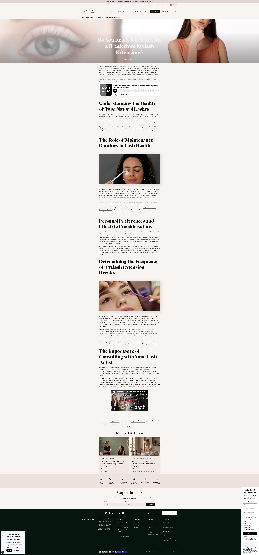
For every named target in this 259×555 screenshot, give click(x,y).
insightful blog (154, 420)
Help (157, 4)
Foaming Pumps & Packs (124, 525)
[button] (112, 11)
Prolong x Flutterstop (123, 527)
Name (105, 501)
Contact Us (165, 525)
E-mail (126, 501)
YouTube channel (114, 422)
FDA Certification (137, 527)
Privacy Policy (245, 552)
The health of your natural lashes (108, 114)
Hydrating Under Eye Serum (123, 530)
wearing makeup (105, 235)
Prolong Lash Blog (89, 17)
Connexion (164, 4)
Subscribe (150, 504)
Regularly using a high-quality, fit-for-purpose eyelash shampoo (133, 191)
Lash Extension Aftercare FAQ (169, 534)
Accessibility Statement (169, 527)
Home (83, 17)
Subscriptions (155, 11)
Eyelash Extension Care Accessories (123, 537)
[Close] (23, 532)
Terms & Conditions (153, 525)
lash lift (127, 373)
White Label (121, 534)
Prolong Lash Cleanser (122, 195)
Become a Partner (137, 522)
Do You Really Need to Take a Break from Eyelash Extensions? (107, 17)
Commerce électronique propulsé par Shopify (166, 551)
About (149, 522)
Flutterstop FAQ (167, 538)
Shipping (150, 532)
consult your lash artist (127, 367)
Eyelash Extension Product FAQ (167, 530)
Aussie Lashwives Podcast (138, 422)
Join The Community (153, 534)
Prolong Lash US (151, 551)
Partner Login (166, 11)
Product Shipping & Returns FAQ (170, 541)
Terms (250, 552)
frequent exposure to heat (151, 234)
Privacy (149, 527)
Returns (150, 529)
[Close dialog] (257, 488)
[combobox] (173, 4)
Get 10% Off (250, 533)
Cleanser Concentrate (123, 522)
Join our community (153, 513)
